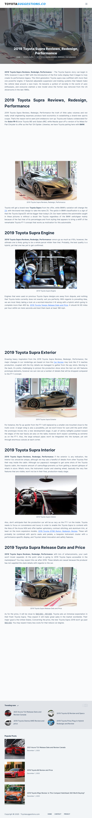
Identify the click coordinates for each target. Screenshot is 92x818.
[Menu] (86, 4)
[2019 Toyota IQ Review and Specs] (51, 713)
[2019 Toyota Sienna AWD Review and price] (8, 722)
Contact (58, 814)
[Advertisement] (46, 144)
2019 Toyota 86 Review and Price (40, 770)
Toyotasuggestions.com (30, 814)
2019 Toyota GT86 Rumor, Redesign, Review (57, 531)
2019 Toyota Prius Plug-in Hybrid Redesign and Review (70, 722)
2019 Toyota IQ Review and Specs (70, 713)
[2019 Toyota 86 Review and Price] (15, 772)
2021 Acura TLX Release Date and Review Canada (27, 713)
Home (50, 814)
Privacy (67, 814)
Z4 (6, 210)
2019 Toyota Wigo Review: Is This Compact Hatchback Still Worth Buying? (56, 793)
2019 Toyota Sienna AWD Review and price (29, 722)
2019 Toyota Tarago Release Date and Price (49, 305)
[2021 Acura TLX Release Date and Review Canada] (8, 713)
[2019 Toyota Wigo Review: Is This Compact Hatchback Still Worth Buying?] (15, 795)
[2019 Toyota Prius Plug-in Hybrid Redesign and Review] (51, 722)
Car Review (59, 362)
